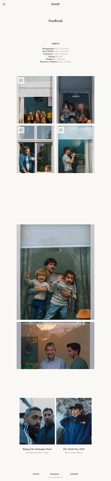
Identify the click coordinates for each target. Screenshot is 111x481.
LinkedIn (74, 474)
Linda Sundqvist (60, 54)
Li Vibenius (60, 59)
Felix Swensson (62, 48)
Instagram (54, 474)
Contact (36, 474)
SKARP (59, 56)
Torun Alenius (64, 61)
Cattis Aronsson (62, 51)
